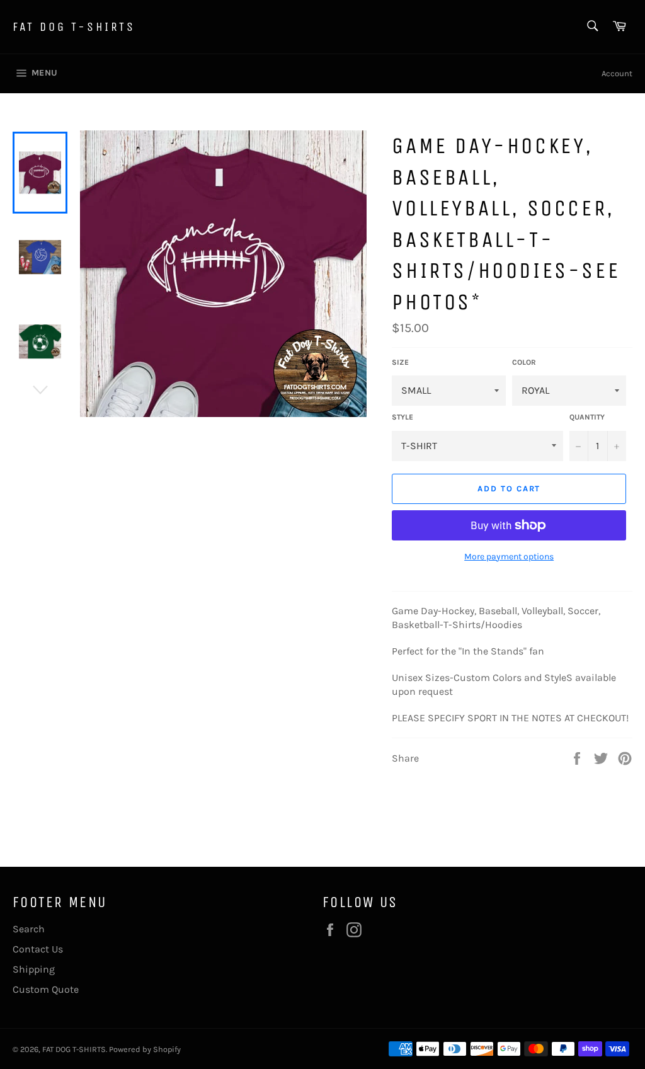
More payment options (509, 556)
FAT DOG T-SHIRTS (74, 27)
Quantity (587, 417)
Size (400, 362)
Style (402, 417)
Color (524, 362)
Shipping (34, 969)
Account (617, 73)
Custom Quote (46, 989)
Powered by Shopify (145, 1049)
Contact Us (38, 949)
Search (29, 929)
